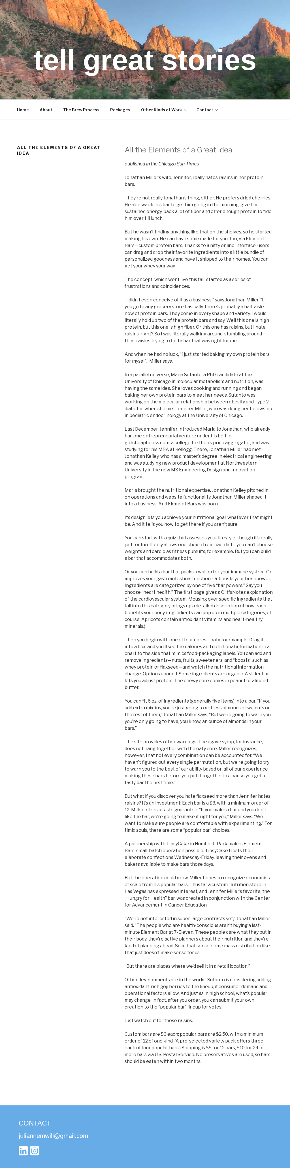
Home (23, 109)
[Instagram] (34, 1152)
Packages (120, 109)
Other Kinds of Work (161, 109)
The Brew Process (81, 109)
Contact (205, 109)
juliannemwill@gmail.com (53, 1135)
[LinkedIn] (23, 1152)
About (46, 109)
